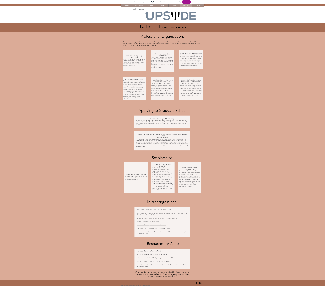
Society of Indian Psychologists (134, 79)
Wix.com (148, 285)
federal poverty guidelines (162, 181)
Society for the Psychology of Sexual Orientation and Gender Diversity (190, 81)
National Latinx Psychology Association (191, 53)
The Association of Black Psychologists (162, 55)
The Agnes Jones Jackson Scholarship (163, 165)
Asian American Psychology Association (134, 56)
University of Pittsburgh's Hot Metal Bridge (162, 119)
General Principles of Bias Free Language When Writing (154, 261)
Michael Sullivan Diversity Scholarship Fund (189, 168)
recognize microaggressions (150, 218)
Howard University (162, 138)
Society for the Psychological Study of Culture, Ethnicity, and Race (162, 81)
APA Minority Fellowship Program (136, 175)
